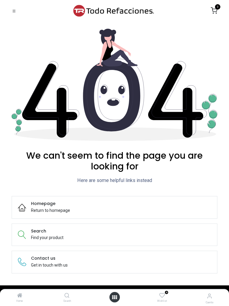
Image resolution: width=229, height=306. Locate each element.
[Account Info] (209, 296)
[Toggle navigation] (14, 10)
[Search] (67, 295)
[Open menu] (114, 297)
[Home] (19, 295)
